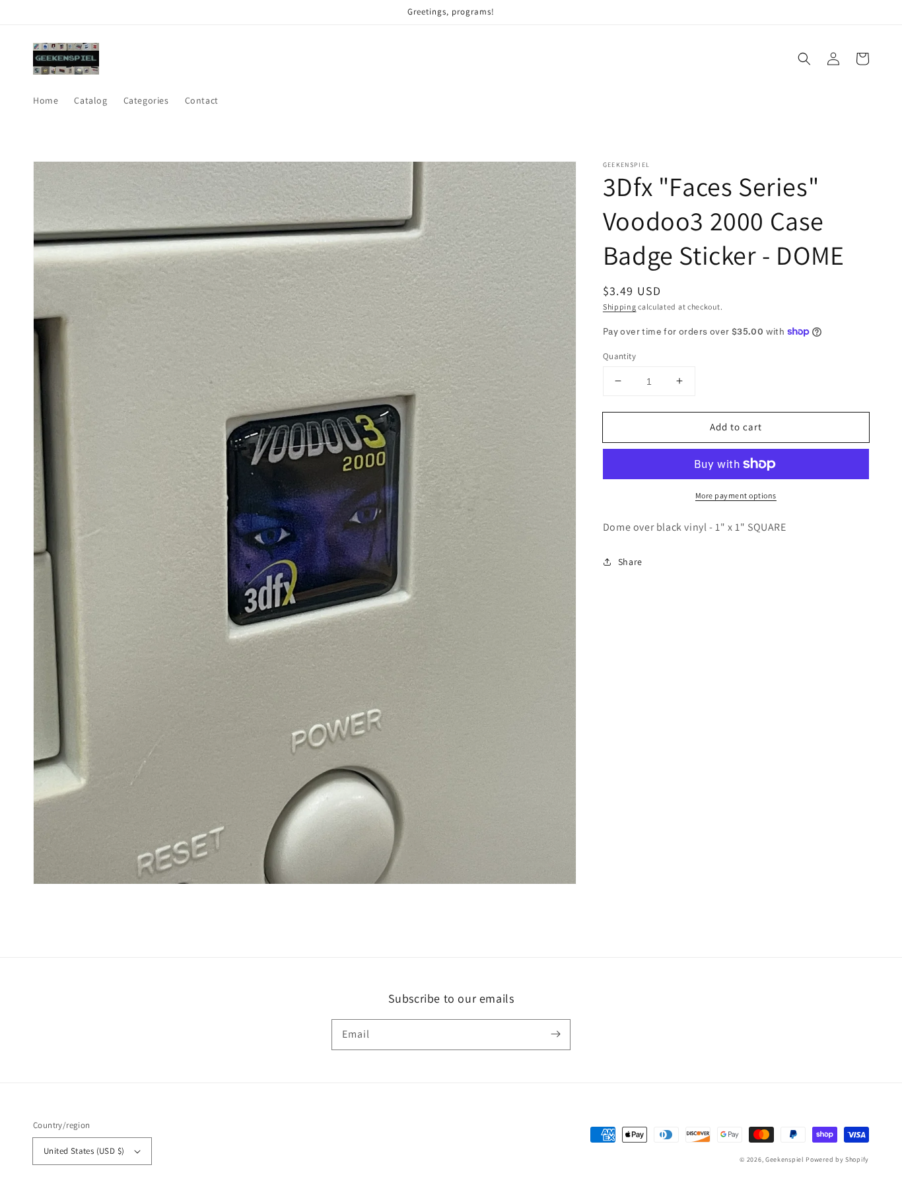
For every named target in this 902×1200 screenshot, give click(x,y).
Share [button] (630, 561)
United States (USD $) (84, 1150)
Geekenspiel (784, 1159)
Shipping (620, 307)
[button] (804, 58)
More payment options (736, 495)
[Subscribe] (555, 1034)
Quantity (619, 355)
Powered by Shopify (837, 1159)
